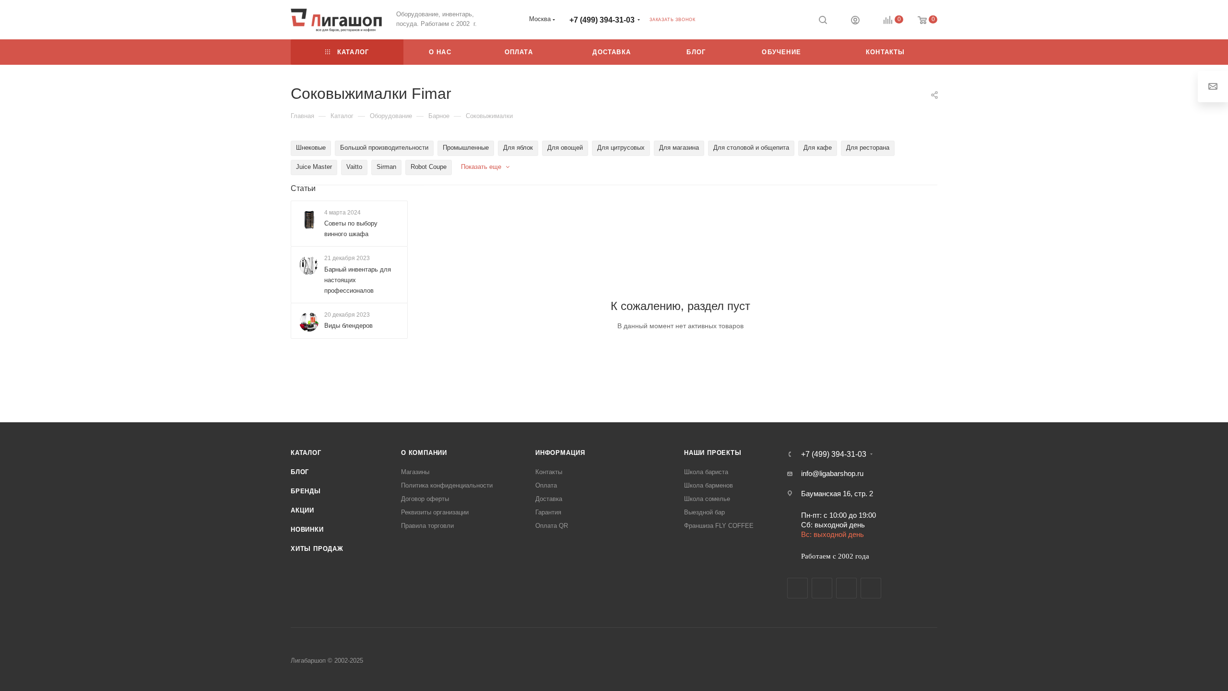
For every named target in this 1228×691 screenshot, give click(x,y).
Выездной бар (704, 512)
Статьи (303, 188)
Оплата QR (551, 525)
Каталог (306, 452)
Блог (300, 472)
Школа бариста (706, 472)
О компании (424, 452)
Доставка (548, 498)
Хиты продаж (317, 548)
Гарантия (548, 512)
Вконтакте (797, 588)
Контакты (548, 472)
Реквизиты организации (435, 512)
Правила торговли (427, 525)
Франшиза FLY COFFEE (719, 525)
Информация (560, 452)
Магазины (415, 472)
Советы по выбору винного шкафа (351, 229)
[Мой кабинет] (855, 21)
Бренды (306, 491)
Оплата (546, 485)
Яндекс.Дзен (871, 588)
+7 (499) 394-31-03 (602, 20)
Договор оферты (425, 498)
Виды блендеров (348, 325)
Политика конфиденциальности (447, 485)
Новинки (307, 529)
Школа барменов (708, 485)
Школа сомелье (707, 498)
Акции (302, 510)
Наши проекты (713, 452)
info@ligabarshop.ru (832, 473)
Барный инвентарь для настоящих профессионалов (357, 280)
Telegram (822, 588)
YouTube (846, 588)
